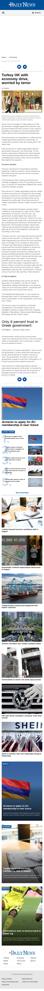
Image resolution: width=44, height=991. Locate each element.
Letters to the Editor (30, 982)
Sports (33, 961)
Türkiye (6, 958)
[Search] (33, 13)
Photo (19, 964)
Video (5, 964)
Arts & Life (21, 961)
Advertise (5, 985)
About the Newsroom (10, 982)
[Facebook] (19, 67)
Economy (13, 57)
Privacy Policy (7, 979)
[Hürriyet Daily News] (22, 5)
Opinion (33, 958)
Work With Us (27, 979)
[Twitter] (25, 67)
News (4, 57)
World (5, 961)
